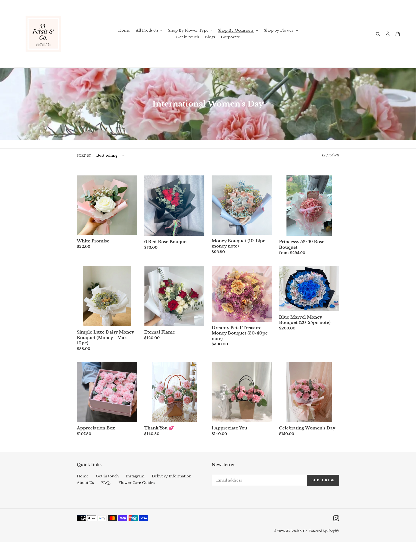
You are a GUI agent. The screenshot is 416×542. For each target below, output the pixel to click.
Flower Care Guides (136, 482)
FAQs (106, 482)
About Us (85, 482)
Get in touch (107, 476)
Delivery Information (171, 476)
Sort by (84, 155)
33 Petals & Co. (297, 531)
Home (83, 476)
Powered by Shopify (324, 531)
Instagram (135, 476)
